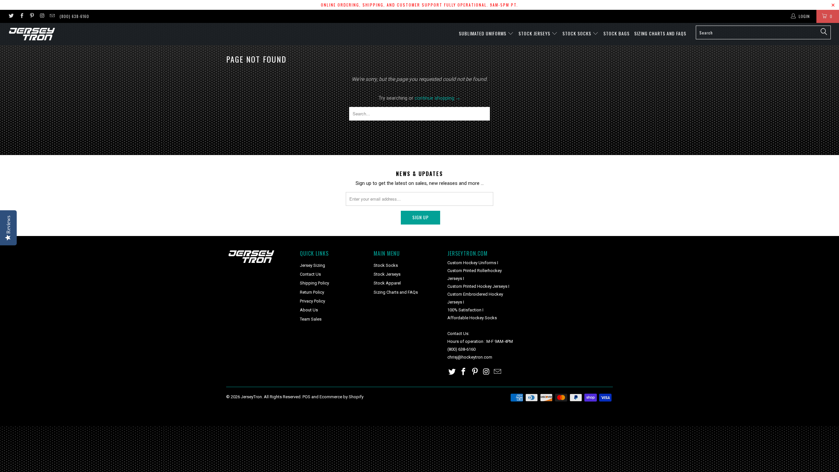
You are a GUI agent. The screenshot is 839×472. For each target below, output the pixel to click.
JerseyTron (251, 396)
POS (306, 396)
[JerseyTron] (70, 34)
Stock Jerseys (535, 33)
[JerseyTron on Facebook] (21, 16)
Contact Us (310, 274)
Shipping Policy (314, 283)
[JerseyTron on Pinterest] (31, 16)
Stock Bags (616, 33)
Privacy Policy (312, 301)
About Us (309, 309)
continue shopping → (437, 98)
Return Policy (312, 292)
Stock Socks (577, 33)
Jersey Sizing (312, 265)
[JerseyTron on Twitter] (11, 16)
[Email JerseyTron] (52, 16)
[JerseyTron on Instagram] (42, 16)
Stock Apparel (387, 283)
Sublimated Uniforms (483, 33)
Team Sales (311, 319)
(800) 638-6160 (74, 16)
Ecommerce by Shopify (341, 396)
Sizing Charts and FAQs (660, 33)
